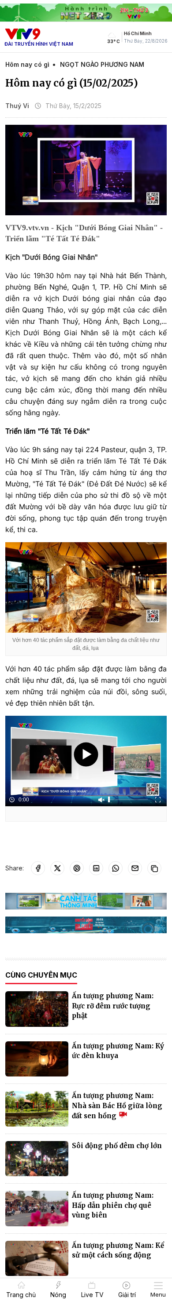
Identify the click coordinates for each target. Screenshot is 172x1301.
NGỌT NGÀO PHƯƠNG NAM (102, 64)
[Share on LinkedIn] (96, 868)
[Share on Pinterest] (77, 868)
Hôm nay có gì (27, 64)
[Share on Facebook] (38, 868)
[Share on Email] (135, 868)
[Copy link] (154, 868)
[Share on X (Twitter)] (57, 868)
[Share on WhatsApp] (116, 868)
